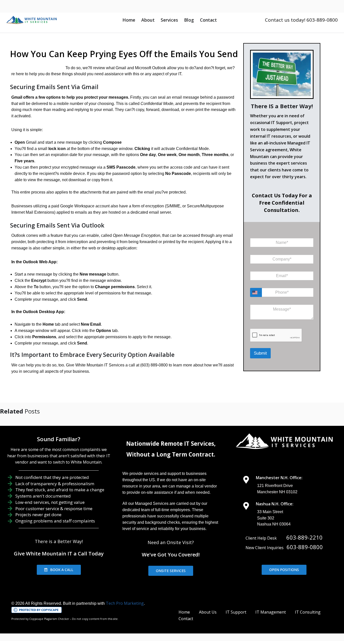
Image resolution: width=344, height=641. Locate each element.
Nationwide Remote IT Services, (171, 443)
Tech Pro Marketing (125, 603)
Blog (189, 20)
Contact (208, 20)
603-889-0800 (305, 547)
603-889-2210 (304, 537)
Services (169, 20)
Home (128, 20)
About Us (208, 612)
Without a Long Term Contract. (170, 454)
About (148, 20)
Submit (260, 353)
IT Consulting (308, 612)
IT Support (236, 612)
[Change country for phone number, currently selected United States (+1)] (256, 292)
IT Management (270, 612)
